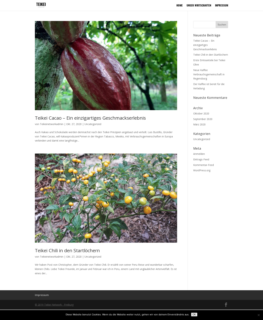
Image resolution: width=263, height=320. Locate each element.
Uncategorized (92, 124)
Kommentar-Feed (203, 165)
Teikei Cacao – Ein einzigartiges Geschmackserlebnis (90, 118)
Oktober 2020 (201, 113)
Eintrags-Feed (201, 159)
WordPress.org (201, 170)
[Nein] (258, 315)
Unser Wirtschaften (199, 5)
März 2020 (199, 124)
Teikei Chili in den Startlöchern (67, 250)
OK (194, 314)
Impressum (221, 5)
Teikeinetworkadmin (51, 124)
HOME (179, 5)
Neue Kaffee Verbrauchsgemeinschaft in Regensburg (209, 74)
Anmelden (199, 154)
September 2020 (202, 119)
